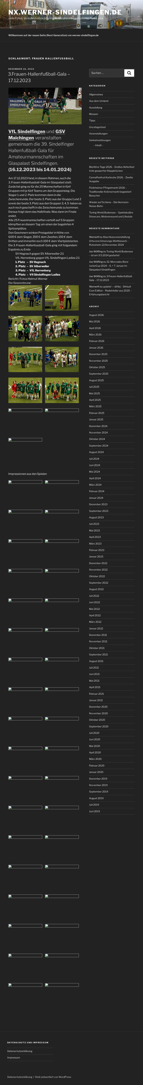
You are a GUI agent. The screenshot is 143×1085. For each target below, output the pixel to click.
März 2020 (95, 758)
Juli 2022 (94, 595)
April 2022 (95, 615)
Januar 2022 (96, 628)
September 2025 (98, 373)
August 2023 (96, 517)
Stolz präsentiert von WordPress (53, 1076)
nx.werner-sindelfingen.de (65, 12)
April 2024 (95, 478)
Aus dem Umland (98, 100)
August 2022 (96, 589)
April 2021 (94, 687)
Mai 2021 (94, 680)
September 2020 (98, 726)
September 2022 (98, 582)
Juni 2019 (94, 811)
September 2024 (98, 445)
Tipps (92, 120)
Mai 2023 (94, 530)
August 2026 (96, 314)
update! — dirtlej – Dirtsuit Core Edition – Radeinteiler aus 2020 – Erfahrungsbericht (110, 290)
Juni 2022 (94, 602)
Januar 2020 (96, 771)
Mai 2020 (94, 745)
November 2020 (98, 713)
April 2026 (95, 328)
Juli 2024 (94, 458)
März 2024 (95, 484)
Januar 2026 (96, 347)
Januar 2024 (96, 497)
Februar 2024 (96, 491)
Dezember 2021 (98, 634)
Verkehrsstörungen (100, 140)
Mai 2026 (94, 321)
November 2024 (98, 432)
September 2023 (98, 510)
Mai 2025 (94, 393)
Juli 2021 (94, 667)
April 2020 (95, 752)
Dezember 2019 (98, 778)
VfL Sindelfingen (26, 131)
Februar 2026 (96, 340)
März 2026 (95, 334)
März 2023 (95, 543)
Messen (93, 113)
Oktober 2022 (97, 576)
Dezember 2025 (98, 354)
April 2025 (95, 399)
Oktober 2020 (97, 719)
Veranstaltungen (98, 133)
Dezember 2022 (98, 563)
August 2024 (96, 452)
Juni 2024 (94, 465)
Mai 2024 (94, 471)
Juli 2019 (94, 804)
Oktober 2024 (97, 438)
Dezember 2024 (98, 426)
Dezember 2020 (98, 706)
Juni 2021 (94, 674)
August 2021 (96, 661)
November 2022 (98, 569)
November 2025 (98, 360)
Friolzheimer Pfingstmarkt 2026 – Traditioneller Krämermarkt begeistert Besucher (110, 191)
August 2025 (96, 380)
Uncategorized (97, 127)
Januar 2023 (96, 556)
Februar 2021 (96, 693)
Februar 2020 (96, 765)
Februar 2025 (96, 412)
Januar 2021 (96, 700)
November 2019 (98, 785)
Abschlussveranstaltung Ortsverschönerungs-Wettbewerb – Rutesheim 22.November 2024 (109, 240)
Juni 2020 (94, 739)
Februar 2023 (96, 550)
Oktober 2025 (97, 367)
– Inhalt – (98, 145)
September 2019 (98, 791)
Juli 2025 (94, 386)
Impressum (13, 1057)
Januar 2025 (96, 419)
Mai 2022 (94, 608)
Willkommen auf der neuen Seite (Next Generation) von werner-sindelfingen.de (53, 35)
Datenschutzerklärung (19, 1051)
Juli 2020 (94, 732)
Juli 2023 (94, 523)
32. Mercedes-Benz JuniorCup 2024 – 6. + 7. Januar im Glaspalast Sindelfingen (108, 265)
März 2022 (95, 621)
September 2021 (98, 654)
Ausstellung (95, 107)
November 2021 (98, 641)
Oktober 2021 (97, 647)
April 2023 (95, 536)
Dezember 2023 (98, 504)
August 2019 (96, 798)
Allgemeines (96, 94)
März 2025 (95, 406)
